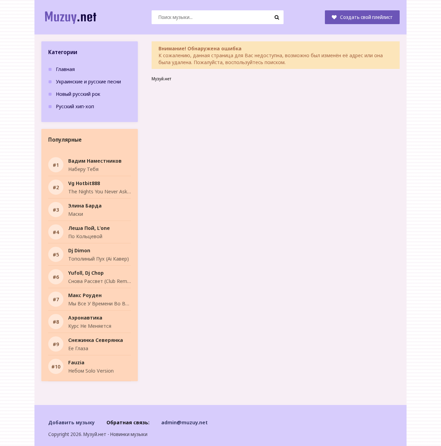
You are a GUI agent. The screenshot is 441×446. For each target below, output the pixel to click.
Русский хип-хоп (75, 106)
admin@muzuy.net (184, 422)
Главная (65, 68)
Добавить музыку (71, 422)
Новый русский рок (78, 93)
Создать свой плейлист (366, 17)
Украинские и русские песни (88, 81)
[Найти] (277, 17)
